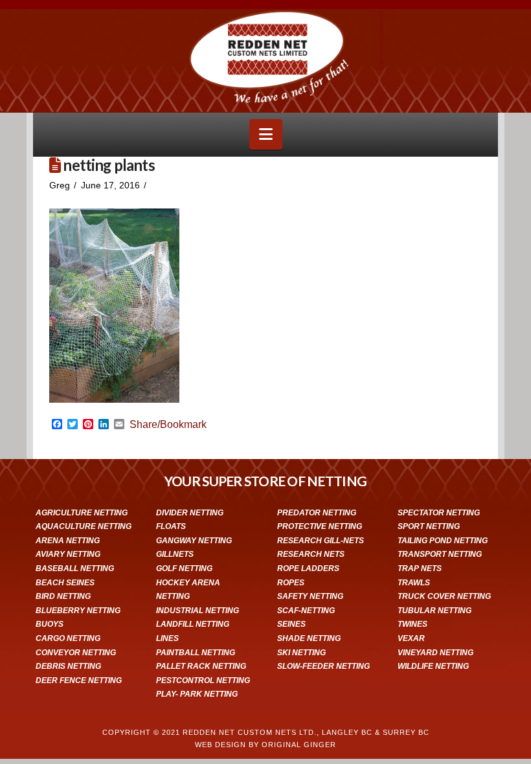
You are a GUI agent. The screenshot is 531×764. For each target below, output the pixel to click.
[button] (265, 134)
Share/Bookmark (168, 425)
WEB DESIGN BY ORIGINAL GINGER (265, 744)
